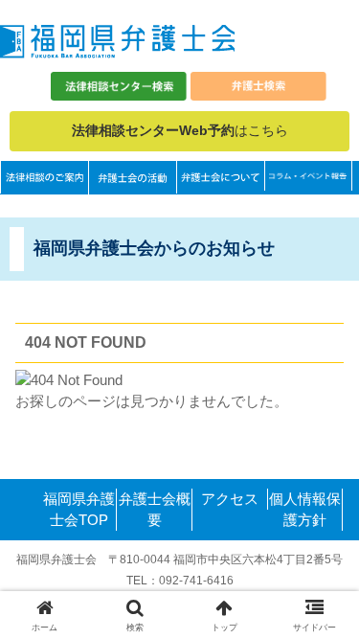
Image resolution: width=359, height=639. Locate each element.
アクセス (229, 499)
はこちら (180, 130)
